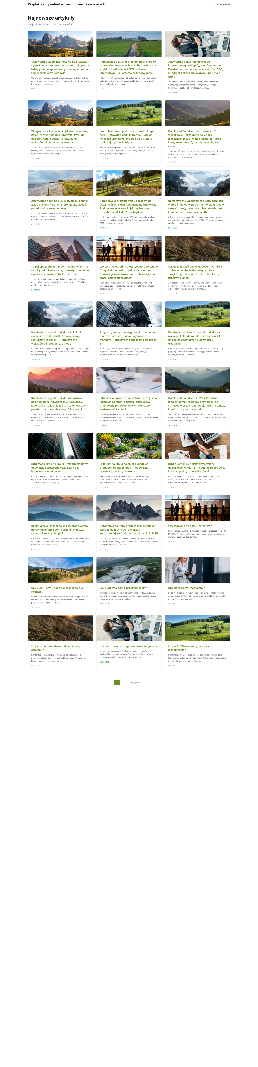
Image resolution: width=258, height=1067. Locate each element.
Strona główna (222, 4)
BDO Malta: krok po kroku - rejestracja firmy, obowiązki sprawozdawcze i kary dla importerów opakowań (60, 467)
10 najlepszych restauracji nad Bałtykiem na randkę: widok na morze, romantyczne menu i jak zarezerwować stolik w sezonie (60, 270)
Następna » (136, 682)
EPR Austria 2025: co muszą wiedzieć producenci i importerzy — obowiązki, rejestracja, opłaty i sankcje (124, 467)
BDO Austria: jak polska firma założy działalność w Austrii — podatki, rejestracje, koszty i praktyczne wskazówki (196, 467)
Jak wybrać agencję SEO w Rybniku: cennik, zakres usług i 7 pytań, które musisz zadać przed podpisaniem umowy (59, 204)
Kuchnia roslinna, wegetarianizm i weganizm (128, 646)
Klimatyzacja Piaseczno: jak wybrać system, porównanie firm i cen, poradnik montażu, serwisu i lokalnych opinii (60, 529)
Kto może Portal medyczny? (186, 588)
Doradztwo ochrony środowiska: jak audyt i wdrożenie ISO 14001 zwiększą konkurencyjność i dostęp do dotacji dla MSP (129, 529)
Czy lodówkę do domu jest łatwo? (190, 526)
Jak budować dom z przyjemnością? (123, 588)
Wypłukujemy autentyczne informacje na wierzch (66, 4)
